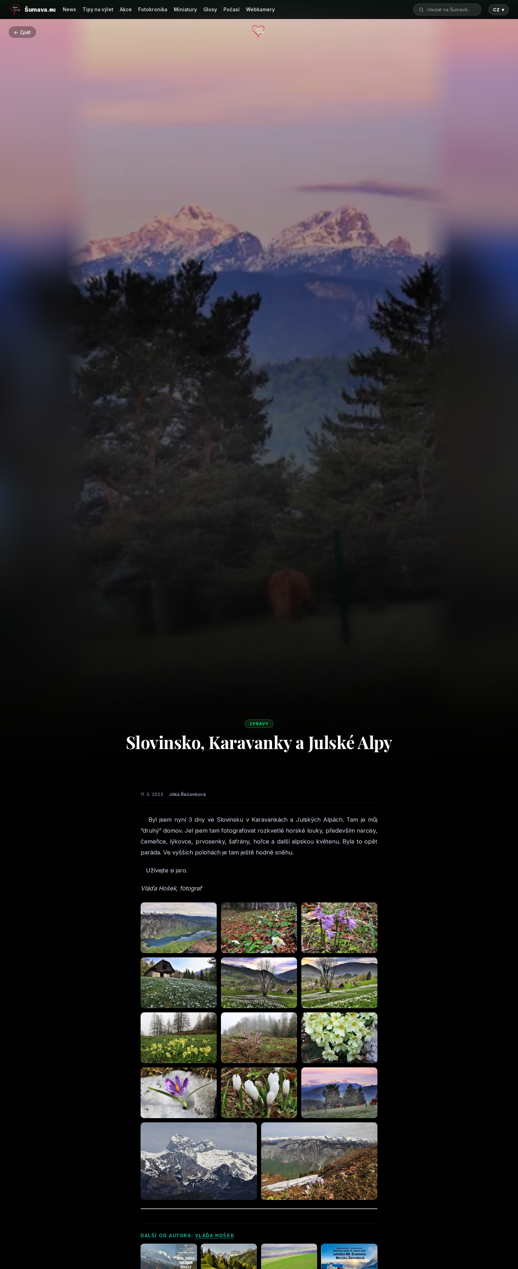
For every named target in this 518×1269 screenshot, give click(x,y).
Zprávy (259, 723)
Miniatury (185, 9)
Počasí (231, 9)
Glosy (210, 9)
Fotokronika (152, 9)
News (69, 9)
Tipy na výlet (97, 9)
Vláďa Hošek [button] (214, 1235)
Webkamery (260, 9)
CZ (498, 9)
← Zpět (22, 32)
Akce (126, 9)
